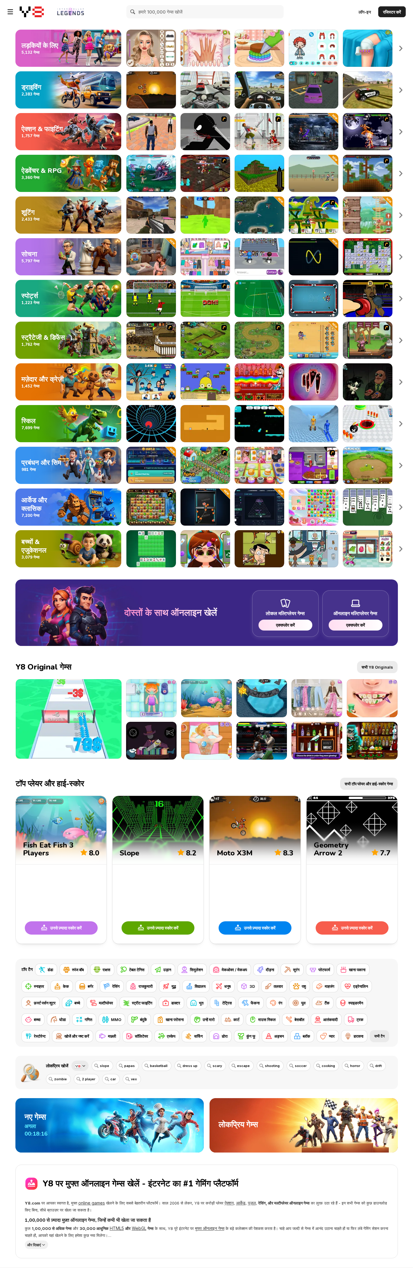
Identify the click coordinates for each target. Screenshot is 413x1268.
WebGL (139, 1228)
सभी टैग (379, 1036)
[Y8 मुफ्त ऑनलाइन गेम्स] (31, 11)
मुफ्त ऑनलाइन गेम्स (209, 1228)
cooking (328, 1066)
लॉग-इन (365, 12)
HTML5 (117, 1228)
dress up (190, 1066)
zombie (60, 1079)
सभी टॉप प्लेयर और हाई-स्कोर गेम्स (369, 783)
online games (91, 1202)
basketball (158, 1066)
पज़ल (252, 1202)
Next (401, 48)
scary (217, 1066)
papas (129, 1066)
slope (104, 1066)
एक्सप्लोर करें (285, 625)
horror (355, 1066)
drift (378, 1066)
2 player (88, 1079)
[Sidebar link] (10, 12)
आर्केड (241, 1202)
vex (134, 1079)
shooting (272, 1066)
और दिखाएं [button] (34, 1244)
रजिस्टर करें (392, 12)
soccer (301, 1066)
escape (243, 1066)
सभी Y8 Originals (377, 667)
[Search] (133, 11)
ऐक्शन (229, 1202)
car (113, 1079)
